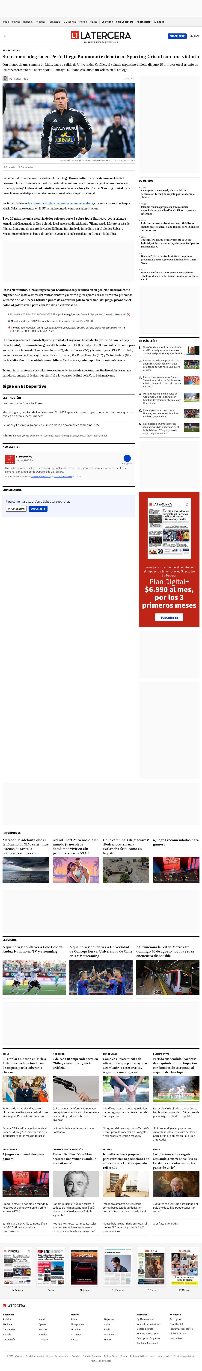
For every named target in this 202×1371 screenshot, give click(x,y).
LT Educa (159, 21)
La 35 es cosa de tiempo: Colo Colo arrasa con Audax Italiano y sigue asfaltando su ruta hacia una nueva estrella (161, 365)
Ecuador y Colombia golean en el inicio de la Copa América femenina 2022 (51, 425)
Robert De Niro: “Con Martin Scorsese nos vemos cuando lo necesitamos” (74, 1159)
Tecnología (54, 21)
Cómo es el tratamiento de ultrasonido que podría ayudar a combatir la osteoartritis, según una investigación (125, 1065)
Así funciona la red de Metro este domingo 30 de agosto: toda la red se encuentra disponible (165, 951)
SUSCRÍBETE (169, 617)
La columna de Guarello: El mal (23, 403)
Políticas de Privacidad (63, 476)
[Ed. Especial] (118, 1285)
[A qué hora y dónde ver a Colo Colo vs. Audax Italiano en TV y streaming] (34, 977)
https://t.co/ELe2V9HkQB (52, 327)
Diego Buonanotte (32, 435)
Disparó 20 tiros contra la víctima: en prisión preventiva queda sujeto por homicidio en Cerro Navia (168, 260)
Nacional (28, 21)
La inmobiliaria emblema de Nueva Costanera (73, 1130)
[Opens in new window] (84, 1285)
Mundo (83, 21)
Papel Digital (144, 21)
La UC (81, 435)
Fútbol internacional (96, 435)
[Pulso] (51, 1285)
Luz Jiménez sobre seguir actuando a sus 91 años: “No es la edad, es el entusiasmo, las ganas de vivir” (175, 1161)
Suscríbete (39, 508)
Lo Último (107, 21)
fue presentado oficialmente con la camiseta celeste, (61, 203)
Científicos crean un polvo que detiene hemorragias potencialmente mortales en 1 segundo (126, 1112)
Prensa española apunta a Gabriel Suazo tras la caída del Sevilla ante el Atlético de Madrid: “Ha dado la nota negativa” (162, 382)
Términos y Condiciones (40, 476)
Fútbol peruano (69, 435)
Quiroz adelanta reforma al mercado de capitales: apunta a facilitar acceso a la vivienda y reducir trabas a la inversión (76, 1114)
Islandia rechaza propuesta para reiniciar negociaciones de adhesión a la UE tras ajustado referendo (168, 210)
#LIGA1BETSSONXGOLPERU (80, 327)
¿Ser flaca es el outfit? (166, 1223)
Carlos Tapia (21, 78)
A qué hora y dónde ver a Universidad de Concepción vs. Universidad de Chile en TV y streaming (100, 951)
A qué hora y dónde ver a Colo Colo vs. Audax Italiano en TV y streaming (33, 949)
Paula (156, 1149)
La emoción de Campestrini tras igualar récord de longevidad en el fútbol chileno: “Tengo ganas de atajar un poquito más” (161, 428)
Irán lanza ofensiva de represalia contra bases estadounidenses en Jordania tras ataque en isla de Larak (170, 276)
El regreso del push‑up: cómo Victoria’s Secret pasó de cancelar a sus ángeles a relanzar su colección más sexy (126, 1132)
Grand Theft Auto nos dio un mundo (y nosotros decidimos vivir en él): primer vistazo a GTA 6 (76, 846)
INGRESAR (194, 36)
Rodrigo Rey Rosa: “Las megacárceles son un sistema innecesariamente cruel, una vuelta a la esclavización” (74, 1227)
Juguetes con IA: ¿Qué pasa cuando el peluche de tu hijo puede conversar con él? (175, 1207)
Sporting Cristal (52, 435)
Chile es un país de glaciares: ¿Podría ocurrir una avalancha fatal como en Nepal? (126, 846)
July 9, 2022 (47, 331)
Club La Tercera (124, 21)
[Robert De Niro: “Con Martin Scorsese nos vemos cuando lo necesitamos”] (76, 1184)
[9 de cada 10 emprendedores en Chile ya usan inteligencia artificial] (76, 1089)
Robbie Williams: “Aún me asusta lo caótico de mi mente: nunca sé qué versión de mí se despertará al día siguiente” (73, 1209)
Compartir (10, 167)
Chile (6, 1054)
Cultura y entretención (68, 1149)
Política (16, 21)
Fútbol (18, 435)
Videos (93, 21)
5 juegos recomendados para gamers (176, 842)
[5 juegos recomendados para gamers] (176, 870)
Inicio (6, 21)
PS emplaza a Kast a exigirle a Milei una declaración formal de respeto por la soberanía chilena (168, 194)
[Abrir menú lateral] (5, 36)
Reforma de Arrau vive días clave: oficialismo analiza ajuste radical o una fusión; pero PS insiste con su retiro (170, 227)
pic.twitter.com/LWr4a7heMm (110, 327)
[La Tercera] (17, 1285)
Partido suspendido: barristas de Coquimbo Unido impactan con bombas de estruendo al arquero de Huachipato (162, 398)
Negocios (40, 21)
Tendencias (110, 1054)
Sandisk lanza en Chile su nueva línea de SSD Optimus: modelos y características (25, 1227)
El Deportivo (69, 21)
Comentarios (27, 167)
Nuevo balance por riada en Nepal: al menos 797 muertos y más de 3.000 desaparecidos (125, 1227)
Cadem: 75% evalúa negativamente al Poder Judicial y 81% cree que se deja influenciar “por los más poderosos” (170, 243)
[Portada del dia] (169, 557)
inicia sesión (16, 508)
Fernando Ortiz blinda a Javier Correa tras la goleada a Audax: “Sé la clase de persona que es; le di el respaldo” (176, 1112)
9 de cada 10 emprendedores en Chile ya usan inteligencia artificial (75, 1063)
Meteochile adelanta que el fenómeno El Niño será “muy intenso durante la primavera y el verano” (26, 846)
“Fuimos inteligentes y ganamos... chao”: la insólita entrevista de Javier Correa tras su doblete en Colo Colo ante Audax (174, 1133)
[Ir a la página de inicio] (101, 36)
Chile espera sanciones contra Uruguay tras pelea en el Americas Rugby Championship (160, 413)
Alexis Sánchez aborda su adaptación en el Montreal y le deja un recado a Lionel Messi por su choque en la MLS (162, 350)
